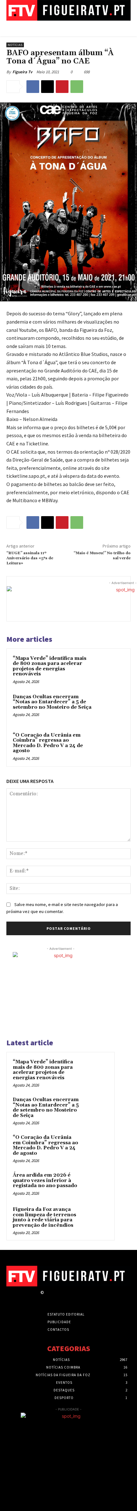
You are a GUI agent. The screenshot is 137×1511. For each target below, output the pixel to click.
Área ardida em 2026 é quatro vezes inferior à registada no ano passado (45, 1180)
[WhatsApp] (76, 86)
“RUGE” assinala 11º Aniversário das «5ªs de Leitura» (29, 558)
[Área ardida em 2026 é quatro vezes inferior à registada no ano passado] (95, 1184)
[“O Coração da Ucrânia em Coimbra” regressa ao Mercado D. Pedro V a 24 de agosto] (109, 746)
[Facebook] (32, 86)
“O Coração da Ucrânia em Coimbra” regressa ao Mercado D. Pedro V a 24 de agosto (48, 743)
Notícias (15, 45)
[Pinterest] (62, 86)
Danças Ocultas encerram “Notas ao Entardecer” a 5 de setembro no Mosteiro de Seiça (52, 702)
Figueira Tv (22, 72)
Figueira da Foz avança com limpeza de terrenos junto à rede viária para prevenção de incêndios (44, 1217)
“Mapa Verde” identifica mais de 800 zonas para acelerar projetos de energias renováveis (49, 666)
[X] (47, 86)
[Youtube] (93, 1298)
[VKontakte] (81, 1298)
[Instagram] (59, 1298)
